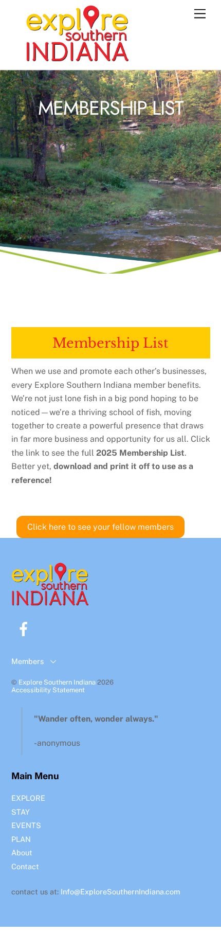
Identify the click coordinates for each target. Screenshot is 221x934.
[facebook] (25, 628)
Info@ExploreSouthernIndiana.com (120, 891)
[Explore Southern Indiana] (77, 56)
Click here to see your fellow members (100, 527)
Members (27, 661)
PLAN (21, 839)
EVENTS (26, 825)
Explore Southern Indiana (57, 682)
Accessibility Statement (48, 690)
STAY (20, 811)
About (21, 852)
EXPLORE (28, 798)
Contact (25, 866)
